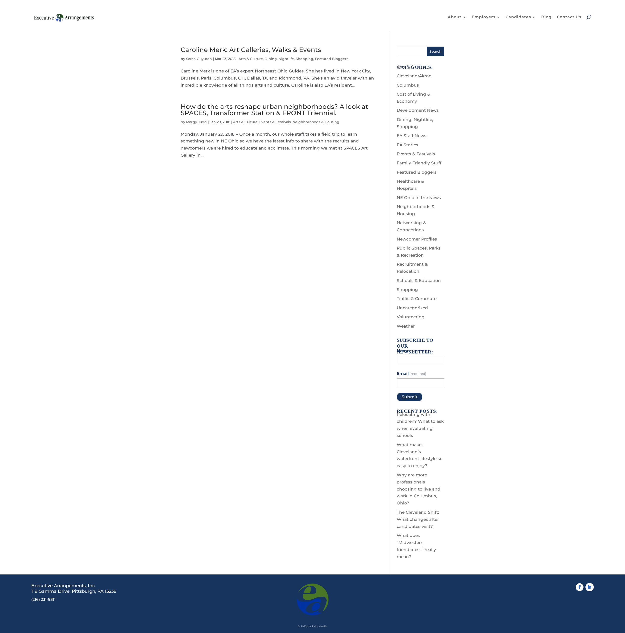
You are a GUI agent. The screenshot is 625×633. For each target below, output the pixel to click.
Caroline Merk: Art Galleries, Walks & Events (251, 50)
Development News (418, 110)
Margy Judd (196, 122)
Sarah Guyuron (199, 59)
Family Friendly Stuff (419, 163)
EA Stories (407, 144)
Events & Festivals (275, 122)
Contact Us (569, 17)
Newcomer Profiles (417, 239)
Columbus (408, 85)
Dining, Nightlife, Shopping (289, 59)
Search (435, 51)
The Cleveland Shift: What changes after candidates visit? (418, 519)
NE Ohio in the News (419, 197)
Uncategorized (412, 307)
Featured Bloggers (331, 59)
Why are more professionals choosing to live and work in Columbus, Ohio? (418, 489)
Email (412, 373)
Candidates (518, 17)
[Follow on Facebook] (579, 587)
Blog (546, 17)
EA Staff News (411, 135)
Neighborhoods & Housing (315, 122)
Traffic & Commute (417, 298)
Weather (406, 326)
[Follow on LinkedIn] (589, 587)
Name (412, 350)
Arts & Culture (251, 59)
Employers (483, 17)
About (454, 17)
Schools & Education (419, 280)
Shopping (407, 289)
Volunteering (411, 316)
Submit (409, 396)
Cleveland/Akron (414, 75)
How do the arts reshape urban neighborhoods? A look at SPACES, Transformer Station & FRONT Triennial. (274, 110)
